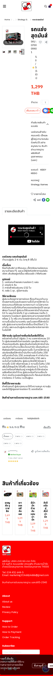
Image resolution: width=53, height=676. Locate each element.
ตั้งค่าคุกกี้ (38, 665)
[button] (46, 6)
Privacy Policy (10, 612)
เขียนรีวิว (47, 427)
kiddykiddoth (33, 418)
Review (6, 607)
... (13, 19)
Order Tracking (11, 637)
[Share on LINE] (47, 200)
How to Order (10, 626)
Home (7, 19)
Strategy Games (25, 19)
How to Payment (11, 632)
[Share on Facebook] (43, 200)
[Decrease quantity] (41, 102)
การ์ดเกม (19, 418)
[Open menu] (4, 6)
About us (7, 601)
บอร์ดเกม (7, 418)
